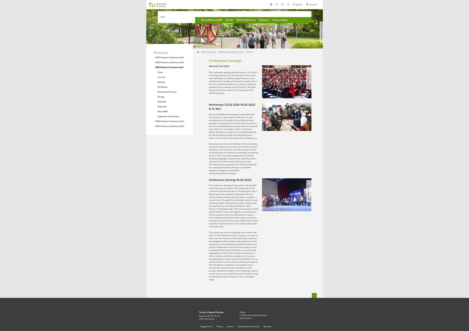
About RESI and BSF (211, 20)
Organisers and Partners (169, 116)
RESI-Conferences (246, 20)
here (255, 138)
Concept (161, 77)
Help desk (162, 106)
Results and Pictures (167, 92)
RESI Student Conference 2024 (170, 121)
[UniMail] (288, 4)
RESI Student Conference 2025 (170, 126)
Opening (161, 82)
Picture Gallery (280, 20)
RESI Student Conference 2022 (170, 62)
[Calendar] (271, 4)
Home (160, 72)
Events (229, 20)
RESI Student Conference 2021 (170, 57)
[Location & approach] (276, 4)
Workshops (163, 87)
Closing (161, 97)
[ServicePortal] (282, 4)
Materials (162, 102)
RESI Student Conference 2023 (170, 67)
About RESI (163, 111)
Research (264, 20)
